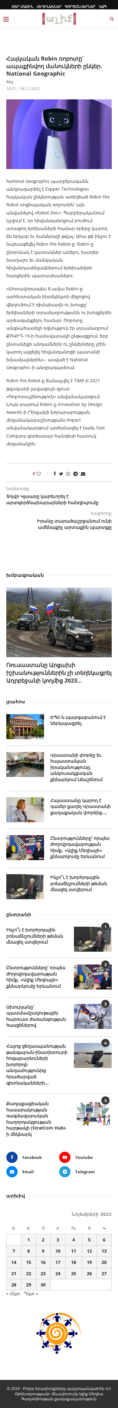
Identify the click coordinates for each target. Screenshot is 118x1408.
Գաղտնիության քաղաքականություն (59, 1398)
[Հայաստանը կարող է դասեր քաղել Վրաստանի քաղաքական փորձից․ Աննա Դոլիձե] (25, 809)
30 (43, 1285)
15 (28, 1262)
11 (73, 1251)
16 (43, 1262)
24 (57, 1273)
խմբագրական (25, 575)
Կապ (103, 6)
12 (89, 1251)
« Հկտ (13, 1293)
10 (57, 1251)
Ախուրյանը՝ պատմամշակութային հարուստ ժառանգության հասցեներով (36, 1016)
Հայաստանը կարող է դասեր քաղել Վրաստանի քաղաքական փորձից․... (80, 806)
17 (57, 1262)
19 (89, 1262)
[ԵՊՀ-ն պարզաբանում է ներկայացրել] (25, 726)
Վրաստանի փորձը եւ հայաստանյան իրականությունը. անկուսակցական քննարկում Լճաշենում (76, 767)
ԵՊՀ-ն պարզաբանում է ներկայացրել (78, 720)
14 (13, 1262)
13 (104, 1251)
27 (104, 1273)
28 (13, 1285)
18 (73, 1262)
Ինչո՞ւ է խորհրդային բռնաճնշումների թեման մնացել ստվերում (78, 883)
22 (28, 1273)
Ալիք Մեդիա (91, 1393)
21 (13, 1273)
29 (28, 1285)
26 (89, 1273)
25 (73, 1273)
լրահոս (15, 701)
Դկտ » (31, 1293)
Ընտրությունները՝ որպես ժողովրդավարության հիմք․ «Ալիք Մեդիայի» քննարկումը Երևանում (80, 847)
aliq (9, 81)
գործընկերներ (80, 6)
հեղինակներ (49, 6)
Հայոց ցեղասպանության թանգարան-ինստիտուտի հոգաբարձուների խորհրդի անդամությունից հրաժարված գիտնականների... (37, 1064)
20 (104, 1262)
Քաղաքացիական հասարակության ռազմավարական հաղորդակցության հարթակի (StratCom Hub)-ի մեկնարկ (36, 1118)
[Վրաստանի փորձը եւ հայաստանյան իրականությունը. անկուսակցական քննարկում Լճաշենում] (25, 764)
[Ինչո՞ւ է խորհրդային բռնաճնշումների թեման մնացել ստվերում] (25, 886)
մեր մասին (22, 6)
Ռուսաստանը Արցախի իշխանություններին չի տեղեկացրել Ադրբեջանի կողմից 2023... (59, 672)
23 (43, 1273)
